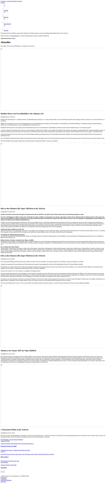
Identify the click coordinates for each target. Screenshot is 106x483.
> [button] (3, 471)
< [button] (1, 471)
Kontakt (3, 2)
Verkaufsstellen (14, 35)
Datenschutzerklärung (6, 480)
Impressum (3, 481)
